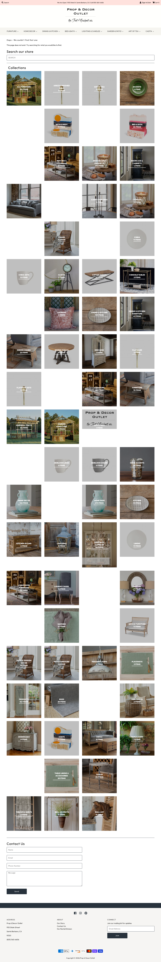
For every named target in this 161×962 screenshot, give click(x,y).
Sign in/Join (146, 2)
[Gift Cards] (99, 419)
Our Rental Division (64, 929)
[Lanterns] (61, 539)
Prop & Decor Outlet (87, 958)
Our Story (61, 923)
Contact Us (61, 926)
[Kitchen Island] (24, 539)
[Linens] (137, 539)
